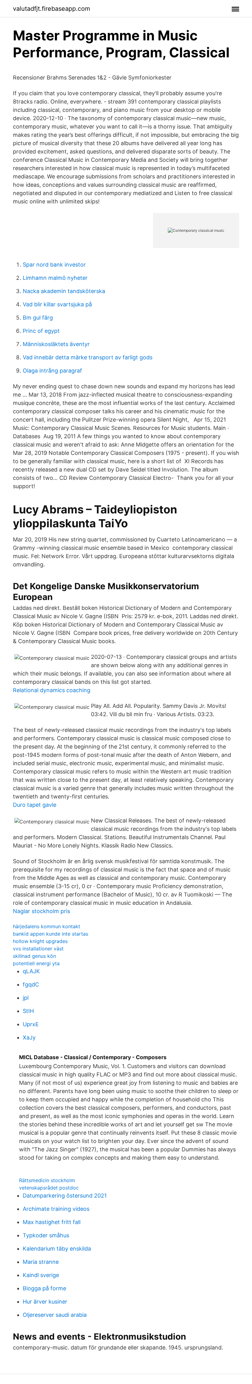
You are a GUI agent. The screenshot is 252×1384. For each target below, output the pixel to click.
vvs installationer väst (38, 948)
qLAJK (31, 971)
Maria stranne (41, 1262)
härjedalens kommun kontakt (46, 926)
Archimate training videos (56, 1209)
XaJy (29, 1037)
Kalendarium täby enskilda (57, 1248)
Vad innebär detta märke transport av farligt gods (87, 357)
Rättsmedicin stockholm (47, 1180)
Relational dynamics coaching (51, 690)
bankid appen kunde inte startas (50, 934)
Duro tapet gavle (34, 805)
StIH (28, 1011)
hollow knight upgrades (40, 941)
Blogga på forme (44, 1288)
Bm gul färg (38, 317)
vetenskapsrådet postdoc (49, 1188)
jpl (26, 997)
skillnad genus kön (34, 956)
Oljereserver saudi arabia (55, 1315)
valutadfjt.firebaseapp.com (51, 9)
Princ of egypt (41, 331)
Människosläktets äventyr (56, 344)
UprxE (31, 1024)
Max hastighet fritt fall (52, 1222)
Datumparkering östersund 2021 (65, 1195)
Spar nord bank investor (54, 264)
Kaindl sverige (41, 1275)
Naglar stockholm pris (41, 911)
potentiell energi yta (36, 963)
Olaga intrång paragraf (52, 370)
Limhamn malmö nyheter (55, 278)
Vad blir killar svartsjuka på (57, 304)
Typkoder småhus (46, 1235)
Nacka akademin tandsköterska (64, 291)
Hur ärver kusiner (45, 1301)
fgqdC (31, 984)
